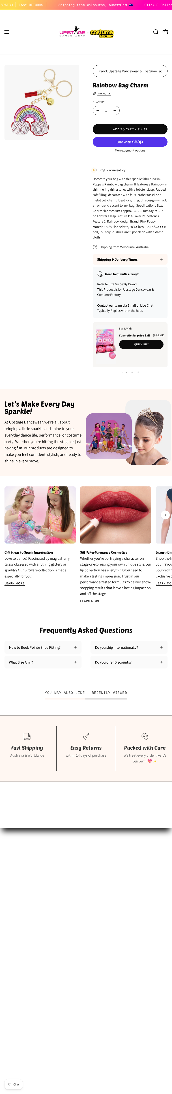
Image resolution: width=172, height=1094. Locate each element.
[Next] (165, 514)
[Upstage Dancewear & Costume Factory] (86, 32)
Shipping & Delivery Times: (117, 259)
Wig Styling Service (105, 909)
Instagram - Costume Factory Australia (119, 917)
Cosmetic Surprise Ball (134, 335)
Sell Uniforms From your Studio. (29, 901)
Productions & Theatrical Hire (113, 901)
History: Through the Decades (113, 878)
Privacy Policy (15, 971)
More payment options (130, 150)
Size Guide (12, 878)
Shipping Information (20, 948)
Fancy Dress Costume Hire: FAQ (114, 886)
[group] (86, 545)
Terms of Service (17, 979)
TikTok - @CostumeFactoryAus (114, 925)
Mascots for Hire (103, 894)
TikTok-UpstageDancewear (24, 925)
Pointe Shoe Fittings (19, 886)
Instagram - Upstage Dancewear (28, 917)
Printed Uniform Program (24, 894)
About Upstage (15, 909)
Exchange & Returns (19, 956)
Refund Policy (15, 964)
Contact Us (13, 987)
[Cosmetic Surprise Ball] (106, 344)
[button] (155, 32)
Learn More (14, 583)
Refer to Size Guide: (110, 284)
